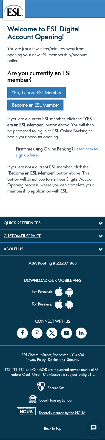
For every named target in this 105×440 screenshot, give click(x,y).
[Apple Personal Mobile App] (60, 291)
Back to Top (52, 428)
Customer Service (22, 235)
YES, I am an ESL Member (36, 93)
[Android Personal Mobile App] (70, 291)
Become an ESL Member (35, 105)
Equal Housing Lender (56, 400)
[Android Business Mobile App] (70, 304)
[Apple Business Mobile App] (60, 304)
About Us (13, 249)
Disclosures (56, 359)
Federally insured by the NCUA (62, 412)
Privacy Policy (36, 359)
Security (73, 359)
